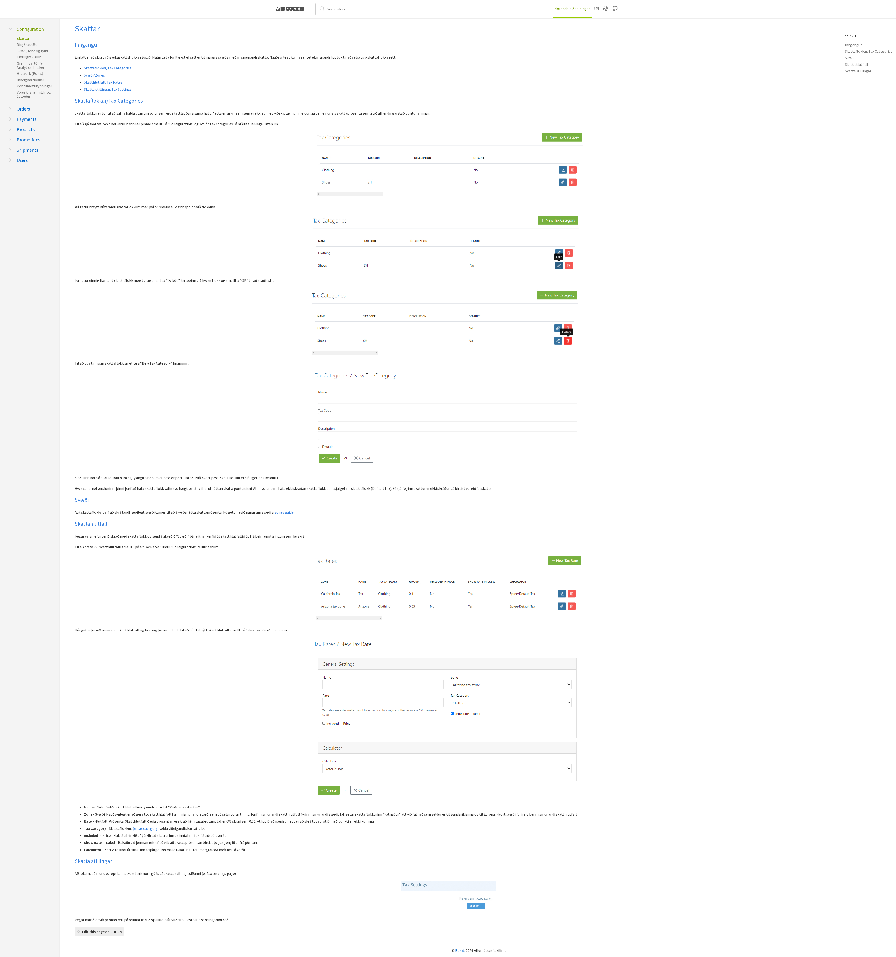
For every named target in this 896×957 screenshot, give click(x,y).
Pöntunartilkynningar (34, 86)
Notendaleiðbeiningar (572, 8)
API (596, 8)
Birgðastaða (27, 44)
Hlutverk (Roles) (30, 73)
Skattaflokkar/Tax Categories (107, 68)
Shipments (27, 150)
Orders (23, 108)
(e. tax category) (146, 828)
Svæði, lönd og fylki (32, 51)
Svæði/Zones (94, 75)
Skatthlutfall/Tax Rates (103, 82)
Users (22, 160)
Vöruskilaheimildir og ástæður (34, 94)
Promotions (28, 139)
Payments (26, 119)
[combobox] (389, 9)
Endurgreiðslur (29, 57)
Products (26, 129)
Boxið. (460, 950)
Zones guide (284, 512)
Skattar (23, 38)
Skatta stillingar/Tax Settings (108, 89)
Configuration (30, 29)
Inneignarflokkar (30, 80)
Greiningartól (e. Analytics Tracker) (31, 65)
